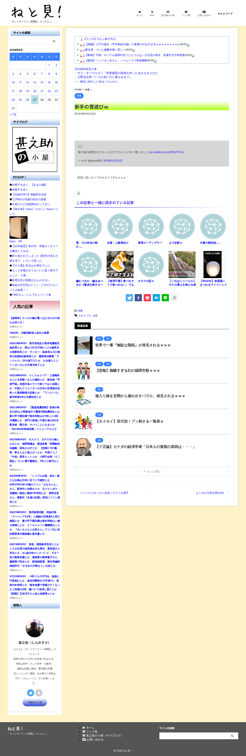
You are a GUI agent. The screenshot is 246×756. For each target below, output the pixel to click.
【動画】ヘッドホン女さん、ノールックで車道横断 (116, 60)
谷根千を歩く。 (21, 189)
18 (20, 91)
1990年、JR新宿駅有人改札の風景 (29, 332)
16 (56, 82)
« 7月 (13, 114)
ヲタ (89, 315)
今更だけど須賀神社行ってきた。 (32, 204)
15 (49, 82)
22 (49, 91)
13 (34, 82)
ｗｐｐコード (225, 13)
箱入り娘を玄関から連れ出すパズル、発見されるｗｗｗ (140, 396)
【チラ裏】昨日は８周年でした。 (32, 265)
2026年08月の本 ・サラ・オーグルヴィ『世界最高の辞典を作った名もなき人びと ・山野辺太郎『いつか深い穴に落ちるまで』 (116, 73)
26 (27, 99)
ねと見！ (16, 728)
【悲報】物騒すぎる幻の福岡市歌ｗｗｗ (127, 370)
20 (34, 91)
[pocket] (147, 297)
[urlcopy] (174, 297)
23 (56, 91)
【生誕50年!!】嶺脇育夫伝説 (29, 194)
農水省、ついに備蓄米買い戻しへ (105, 49)
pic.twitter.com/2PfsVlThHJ (166, 152)
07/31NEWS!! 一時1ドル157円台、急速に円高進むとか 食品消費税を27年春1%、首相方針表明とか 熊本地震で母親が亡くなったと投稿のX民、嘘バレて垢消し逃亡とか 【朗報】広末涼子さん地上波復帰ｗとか (35, 585)
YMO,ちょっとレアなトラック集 (31, 294)
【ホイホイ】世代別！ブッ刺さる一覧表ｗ (129, 421)
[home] (39, 692)
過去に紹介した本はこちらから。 (100, 81)
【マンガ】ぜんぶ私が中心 (99, 39)
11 (20, 82)
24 (13, 99)
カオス (81, 315)
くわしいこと (34, 702)
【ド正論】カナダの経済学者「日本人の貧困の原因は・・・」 (145, 446)
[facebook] (138, 297)
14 (41, 82)
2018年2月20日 (112, 160)
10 (13, 82)
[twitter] (129, 297)
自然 (95, 315)
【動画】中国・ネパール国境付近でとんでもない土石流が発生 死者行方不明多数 (135, 55)
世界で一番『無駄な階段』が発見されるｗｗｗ (133, 345)
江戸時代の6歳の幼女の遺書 (29, 199)
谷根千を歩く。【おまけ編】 (29, 184)
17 (13, 91)
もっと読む (154, 471)
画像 (80, 310)
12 (27, 82)
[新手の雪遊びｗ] (156, 297)
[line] (165, 297)
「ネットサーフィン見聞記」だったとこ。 (28, 733)
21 (42, 91)
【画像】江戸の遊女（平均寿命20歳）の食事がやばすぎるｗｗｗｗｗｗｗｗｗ (132, 44)
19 (27, 91)
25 (20, 99)
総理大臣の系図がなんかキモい (31, 280)
